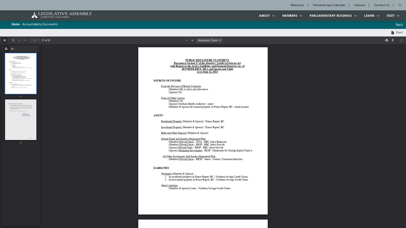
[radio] (6, 49)
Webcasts (297, 5)
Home (16, 24)
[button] (266, 15)
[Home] (48, 15)
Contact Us (382, 5)
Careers (359, 5)
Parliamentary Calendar (329, 5)
